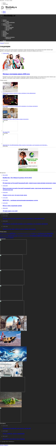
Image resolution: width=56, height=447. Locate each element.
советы (11, 237)
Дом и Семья (6, 21)
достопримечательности (23, 233)
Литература (8, 38)
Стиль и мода (6, 23)
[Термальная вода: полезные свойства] (12, 315)
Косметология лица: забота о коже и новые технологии (15, 119)
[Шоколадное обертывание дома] (10, 422)
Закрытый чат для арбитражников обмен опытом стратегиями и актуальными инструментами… (25, 145)
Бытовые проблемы (10, 22)
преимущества (12, 235)
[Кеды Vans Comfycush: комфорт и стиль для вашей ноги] (12, 391)
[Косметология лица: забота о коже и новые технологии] (10, 117)
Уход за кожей (8, 28)
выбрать (13, 233)
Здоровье (7, 26)
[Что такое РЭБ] (10, 130)
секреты (7, 237)
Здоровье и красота (7, 24)
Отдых (4, 31)
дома (16, 233)
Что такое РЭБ (6, 132)
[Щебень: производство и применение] (10, 345)
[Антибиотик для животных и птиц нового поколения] (11, 299)
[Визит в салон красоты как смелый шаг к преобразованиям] (12, 284)
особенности (42, 233)
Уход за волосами (9, 27)
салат (5, 237)
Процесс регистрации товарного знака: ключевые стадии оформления (19, 93)
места (37, 233)
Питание (5, 32)
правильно (5, 235)
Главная (4, 20)
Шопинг (5, 34)
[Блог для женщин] (8, 9)
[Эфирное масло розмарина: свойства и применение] (11, 406)
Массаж (7, 29)
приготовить (20, 235)
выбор (8, 233)
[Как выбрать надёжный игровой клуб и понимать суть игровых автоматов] (10, 104)
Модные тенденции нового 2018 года (16, 74)
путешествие (35, 235)
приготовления (26, 235)
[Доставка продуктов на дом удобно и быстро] (11, 269)
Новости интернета (10, 37)
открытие (1, 235)
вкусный (4, 233)
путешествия (46, 235)
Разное (4, 35)
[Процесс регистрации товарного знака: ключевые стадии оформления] (10, 91)
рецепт (2, 237)
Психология (5, 33)
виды (1, 233)
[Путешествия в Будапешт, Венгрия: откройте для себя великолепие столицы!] (13, 330)
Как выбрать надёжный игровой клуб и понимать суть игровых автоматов (20, 106)
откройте (50, 233)
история (29, 233)
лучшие (33, 233)
